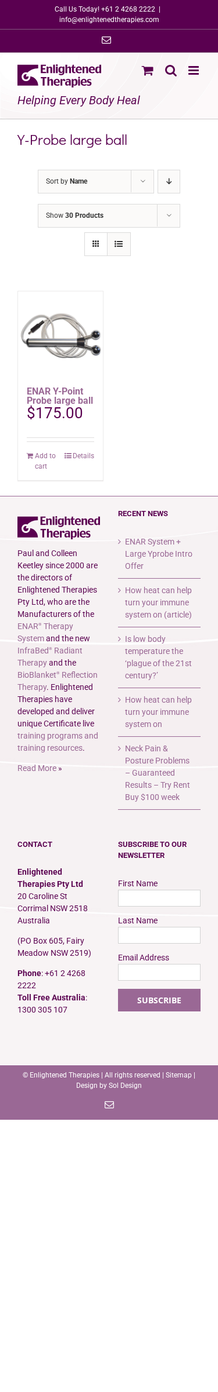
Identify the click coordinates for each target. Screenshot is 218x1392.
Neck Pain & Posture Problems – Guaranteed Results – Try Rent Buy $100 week (157, 773)
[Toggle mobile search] (171, 70)
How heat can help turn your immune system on (158, 712)
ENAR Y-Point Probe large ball (60, 396)
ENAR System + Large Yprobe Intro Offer (158, 554)
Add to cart (45, 461)
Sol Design (125, 1086)
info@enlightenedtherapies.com (109, 20)
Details (83, 456)
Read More (36, 768)
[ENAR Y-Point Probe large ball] (60, 333)
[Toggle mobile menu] (194, 70)
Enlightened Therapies (64, 1075)
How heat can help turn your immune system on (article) (158, 602)
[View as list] (119, 244)
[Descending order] (169, 181)
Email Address (143, 957)
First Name (138, 883)
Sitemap (179, 1075)
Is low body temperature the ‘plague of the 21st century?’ (158, 657)
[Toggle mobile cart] (147, 70)
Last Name (138, 920)
